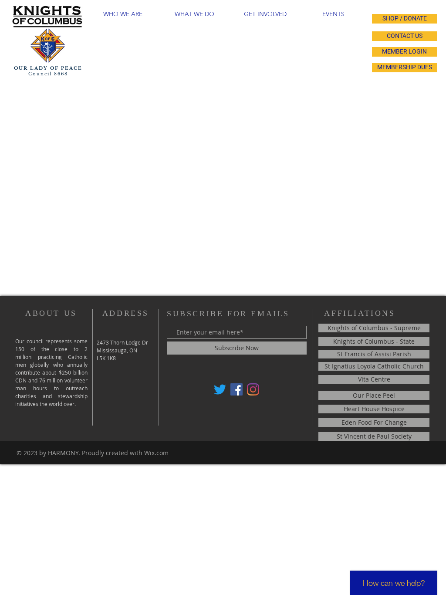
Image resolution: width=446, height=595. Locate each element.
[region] (124, 36)
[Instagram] (253, 389)
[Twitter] (220, 389)
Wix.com (156, 453)
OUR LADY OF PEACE (48, 68)
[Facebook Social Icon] (236, 389)
